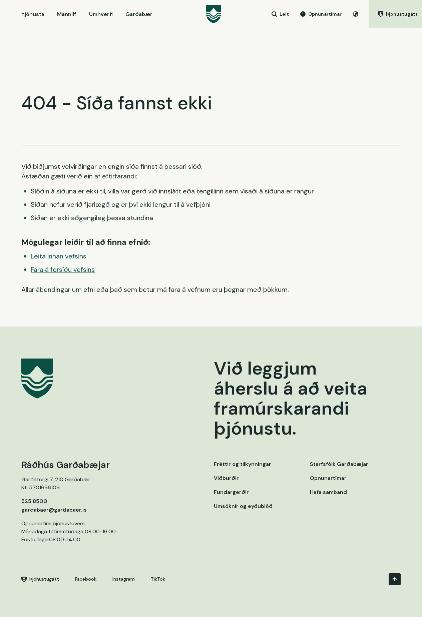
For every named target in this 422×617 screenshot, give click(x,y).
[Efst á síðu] (395, 579)
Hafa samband (328, 492)
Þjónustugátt (44, 579)
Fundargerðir (231, 492)
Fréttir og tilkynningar (242, 464)
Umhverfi (101, 14)
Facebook (85, 579)
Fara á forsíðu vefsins (63, 269)
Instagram (123, 579)
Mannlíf (66, 14)
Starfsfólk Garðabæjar (339, 464)
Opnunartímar (328, 478)
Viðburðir (226, 478)
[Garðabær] (213, 14)
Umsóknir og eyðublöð (243, 506)
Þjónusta (32, 14)
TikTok (158, 579)
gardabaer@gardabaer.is (54, 509)
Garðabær (138, 14)
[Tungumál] (355, 14)
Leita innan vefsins (58, 256)
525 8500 (34, 501)
